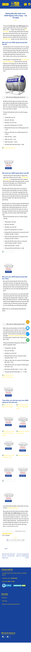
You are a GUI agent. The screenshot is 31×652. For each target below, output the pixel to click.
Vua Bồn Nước (7, 39)
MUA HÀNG (8, 168)
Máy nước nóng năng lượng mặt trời (11, 604)
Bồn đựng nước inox (12, 507)
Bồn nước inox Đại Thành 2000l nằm (18, 335)
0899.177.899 (11, 581)
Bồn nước (4, 597)
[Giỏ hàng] (29, 4)
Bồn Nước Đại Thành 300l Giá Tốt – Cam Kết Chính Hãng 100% (8, 556)
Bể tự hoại (4, 601)
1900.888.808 (13, 578)
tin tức (15, 11)
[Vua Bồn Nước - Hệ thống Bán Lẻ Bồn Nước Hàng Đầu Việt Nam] (15, 4)
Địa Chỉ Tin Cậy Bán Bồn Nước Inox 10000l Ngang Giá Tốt (22, 556)
